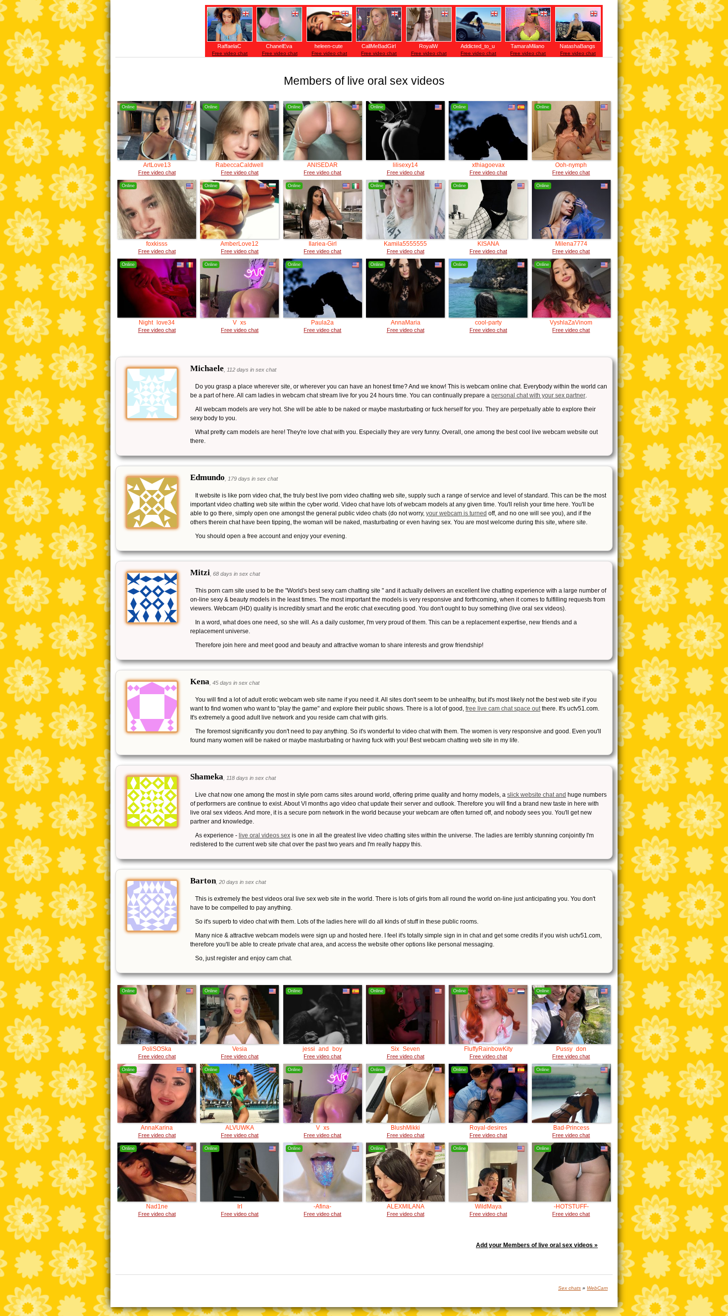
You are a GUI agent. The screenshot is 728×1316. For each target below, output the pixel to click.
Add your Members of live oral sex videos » (537, 1245)
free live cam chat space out (503, 708)
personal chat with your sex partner (538, 395)
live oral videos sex (264, 835)
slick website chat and (536, 794)
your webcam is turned (456, 513)
